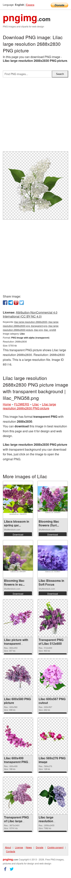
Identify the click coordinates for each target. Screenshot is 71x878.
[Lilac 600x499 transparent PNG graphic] (18, 736)
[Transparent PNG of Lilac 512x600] (53, 618)
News (29, 847)
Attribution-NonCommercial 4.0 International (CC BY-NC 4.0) (30, 314)
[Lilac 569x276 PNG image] (53, 736)
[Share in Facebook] (5, 302)
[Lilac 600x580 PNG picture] (18, 677)
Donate (39, 847)
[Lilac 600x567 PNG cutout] (53, 677)
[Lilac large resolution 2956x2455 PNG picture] (53, 795)
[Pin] (16, 302)
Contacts (10, 851)
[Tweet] (21, 302)
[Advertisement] (35, 116)
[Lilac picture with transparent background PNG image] (18, 618)
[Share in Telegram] (10, 302)
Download (18, 534)
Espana (30, 4)
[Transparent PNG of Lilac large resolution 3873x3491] (18, 795)
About (8, 847)
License (19, 847)
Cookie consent (55, 847)
